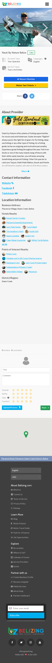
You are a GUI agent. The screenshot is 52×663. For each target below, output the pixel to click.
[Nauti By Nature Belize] (25, 96)
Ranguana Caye (13, 262)
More (24, 171)
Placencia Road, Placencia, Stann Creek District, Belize (24, 458)
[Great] (26, 390)
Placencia (33, 271)
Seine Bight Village (14, 271)
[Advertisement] (26, 312)
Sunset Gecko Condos (15, 218)
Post (44, 407)
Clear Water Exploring (15, 240)
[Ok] (18, 390)
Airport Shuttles (27, 79)
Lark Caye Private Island (36, 262)
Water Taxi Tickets (25, 85)
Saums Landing (12, 236)
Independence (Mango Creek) (19, 267)
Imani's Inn (29, 236)
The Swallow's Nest (14, 231)
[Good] (22, 390)
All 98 (4, 244)
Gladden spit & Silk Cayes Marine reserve (24, 258)
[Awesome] (31, 390)
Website (6, 183)
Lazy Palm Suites (13, 227)
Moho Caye (11, 254)
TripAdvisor (8, 193)
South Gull (33, 231)
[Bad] (13, 390)
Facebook (7, 188)
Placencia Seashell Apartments (19, 222)
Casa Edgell (32, 227)
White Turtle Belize (40, 240)
